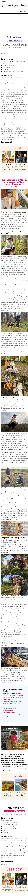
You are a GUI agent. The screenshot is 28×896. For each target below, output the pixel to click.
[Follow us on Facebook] (19, 11)
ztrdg (7, 864)
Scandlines (6, 699)
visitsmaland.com (6, 682)
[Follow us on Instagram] (21, 11)
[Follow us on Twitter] (24, 11)
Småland (3, 256)
